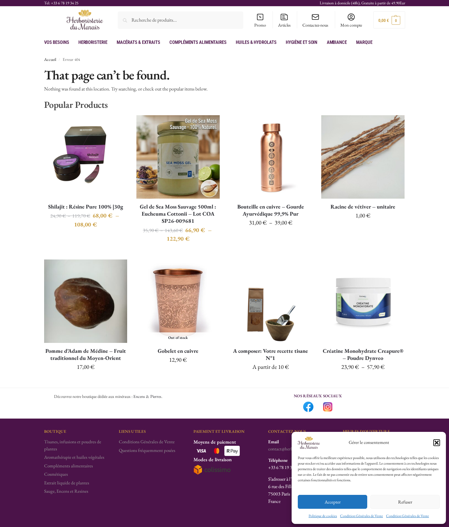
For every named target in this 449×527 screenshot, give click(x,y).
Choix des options (85, 239)
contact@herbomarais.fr (289, 449)
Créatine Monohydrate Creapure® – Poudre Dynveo (363, 354)
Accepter (333, 502)
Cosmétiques (56, 474)
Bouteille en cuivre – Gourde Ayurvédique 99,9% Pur (270, 210)
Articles (284, 25)
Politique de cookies (323, 515)
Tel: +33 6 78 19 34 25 (61, 3)
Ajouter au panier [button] (363, 230)
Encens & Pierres (147, 396)
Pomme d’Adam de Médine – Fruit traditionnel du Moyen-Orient (85, 354)
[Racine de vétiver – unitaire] (363, 157)
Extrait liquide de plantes (66, 483)
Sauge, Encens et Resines (66, 491)
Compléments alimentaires (68, 466)
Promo (260, 25)
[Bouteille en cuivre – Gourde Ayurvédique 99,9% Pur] (270, 157)
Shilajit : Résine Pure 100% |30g (85, 206)
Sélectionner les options (270, 381)
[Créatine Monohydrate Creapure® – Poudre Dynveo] (363, 301)
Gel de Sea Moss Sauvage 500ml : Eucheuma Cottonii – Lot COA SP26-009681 (178, 214)
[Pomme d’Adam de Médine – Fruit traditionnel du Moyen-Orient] (85, 301)
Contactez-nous (315, 25)
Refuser (405, 502)
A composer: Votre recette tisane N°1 (270, 354)
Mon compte (351, 25)
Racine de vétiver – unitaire (363, 206)
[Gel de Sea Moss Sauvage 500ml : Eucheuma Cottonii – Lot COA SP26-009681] (178, 157)
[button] (437, 443)
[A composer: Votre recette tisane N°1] (270, 301)
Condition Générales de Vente (361, 515)
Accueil (50, 59)
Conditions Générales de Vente (147, 442)
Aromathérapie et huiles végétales (74, 457)
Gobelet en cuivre (178, 350)
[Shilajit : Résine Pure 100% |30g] (85, 157)
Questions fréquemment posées (147, 450)
